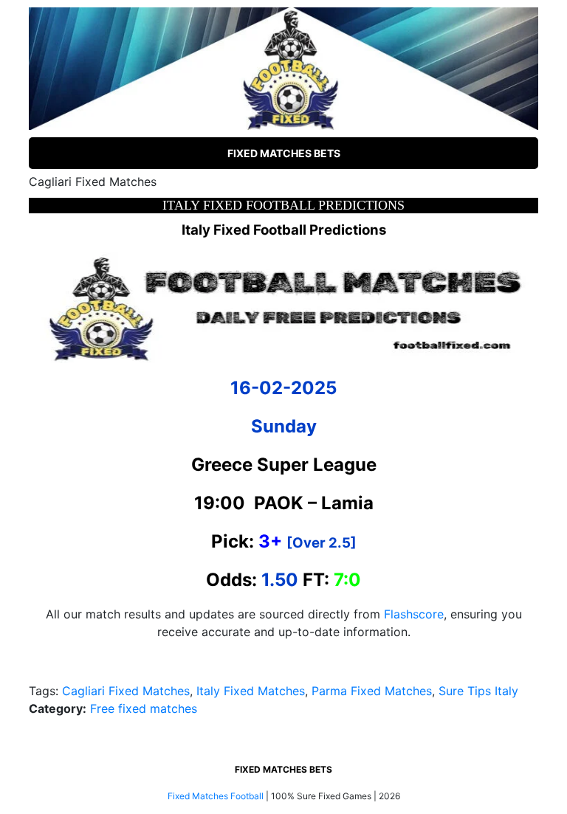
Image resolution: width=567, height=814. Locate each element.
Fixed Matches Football (216, 795)
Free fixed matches (143, 708)
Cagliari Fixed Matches (126, 690)
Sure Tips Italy (478, 690)
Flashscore (414, 614)
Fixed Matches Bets (283, 153)
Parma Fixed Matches (372, 690)
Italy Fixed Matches (250, 690)
